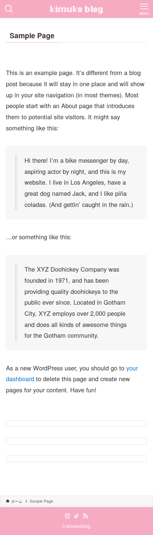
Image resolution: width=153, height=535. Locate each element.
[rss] (85, 516)
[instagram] (67, 516)
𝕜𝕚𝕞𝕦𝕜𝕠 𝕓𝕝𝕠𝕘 (76, 9)
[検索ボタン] (9, 9)
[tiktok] (76, 516)
